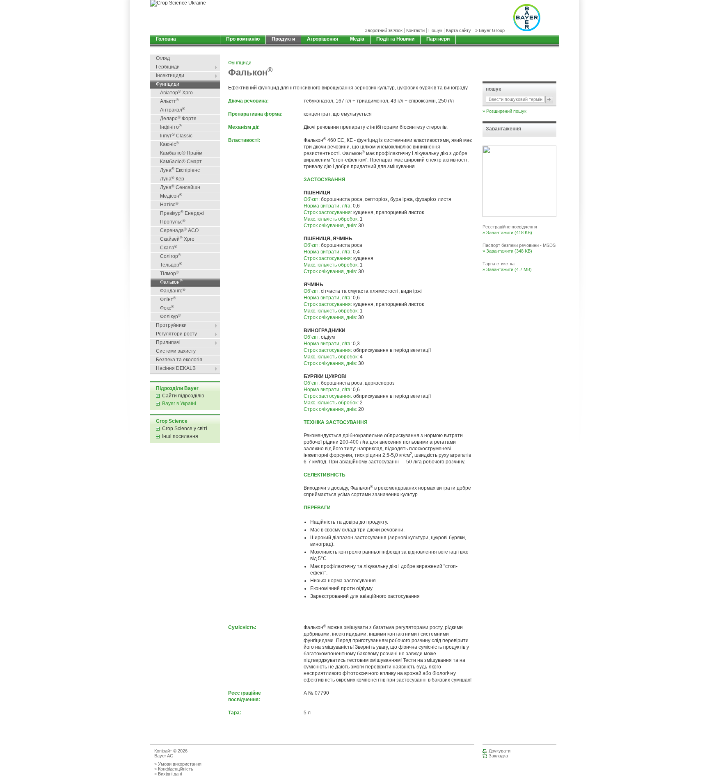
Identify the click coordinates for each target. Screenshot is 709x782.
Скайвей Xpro (177, 239)
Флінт (168, 299)
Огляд (163, 58)
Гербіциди (168, 67)
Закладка (498, 755)
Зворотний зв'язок (384, 30)
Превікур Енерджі (182, 213)
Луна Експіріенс (180, 170)
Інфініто (171, 127)
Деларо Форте (178, 118)
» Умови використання (177, 763)
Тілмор (169, 273)
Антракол (172, 110)
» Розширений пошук (504, 111)
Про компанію (243, 39)
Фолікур (170, 316)
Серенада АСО (179, 230)
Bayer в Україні (179, 403)
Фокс (167, 308)
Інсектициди (170, 75)
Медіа (357, 39)
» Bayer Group (490, 30)
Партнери (438, 39)
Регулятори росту (176, 334)
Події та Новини (395, 39)
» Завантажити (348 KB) (507, 251)
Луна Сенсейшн (180, 187)
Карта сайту (458, 30)
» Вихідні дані (168, 773)
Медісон (171, 196)
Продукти (283, 39)
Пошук (435, 30)
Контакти (415, 30)
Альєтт (169, 101)
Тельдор (171, 265)
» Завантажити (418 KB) (507, 232)
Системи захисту (176, 351)
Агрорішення (322, 39)
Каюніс (169, 144)
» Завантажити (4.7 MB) (507, 269)
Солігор (170, 256)
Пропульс (172, 222)
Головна (166, 39)
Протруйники (171, 325)
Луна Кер (172, 179)
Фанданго (172, 290)
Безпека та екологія (179, 360)
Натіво (169, 204)
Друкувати (499, 750)
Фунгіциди (167, 84)
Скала (168, 247)
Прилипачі (168, 342)
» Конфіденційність (173, 768)
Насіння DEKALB (176, 368)
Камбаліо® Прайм (181, 153)
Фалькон (171, 282)
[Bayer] (526, 17)
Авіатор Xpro (176, 92)
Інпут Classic (176, 135)
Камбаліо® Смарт (181, 161)
